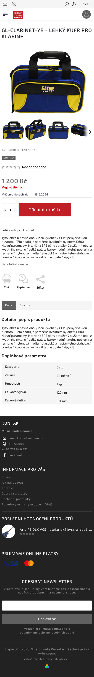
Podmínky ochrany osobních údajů (27, 504)
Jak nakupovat (12, 482)
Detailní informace (15, 264)
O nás (6, 477)
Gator (61, 367)
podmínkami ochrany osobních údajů (47, 632)
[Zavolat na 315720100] (15, 4)
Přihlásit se (47, 619)
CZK (86, 4)
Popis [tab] (9, 305)
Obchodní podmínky (16, 499)
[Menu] (5, 13)
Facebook (15, 455)
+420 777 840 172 (15, 449)
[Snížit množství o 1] (5, 210)
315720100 (16, 444)
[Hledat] (66, 4)
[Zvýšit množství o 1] (15, 210)
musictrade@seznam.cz (25, 438)
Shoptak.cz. (62, 658)
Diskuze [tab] (25, 305)
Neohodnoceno (34, 167)
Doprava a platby (15, 493)
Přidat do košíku (45, 210)
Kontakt (8, 488)
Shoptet (39, 658)
